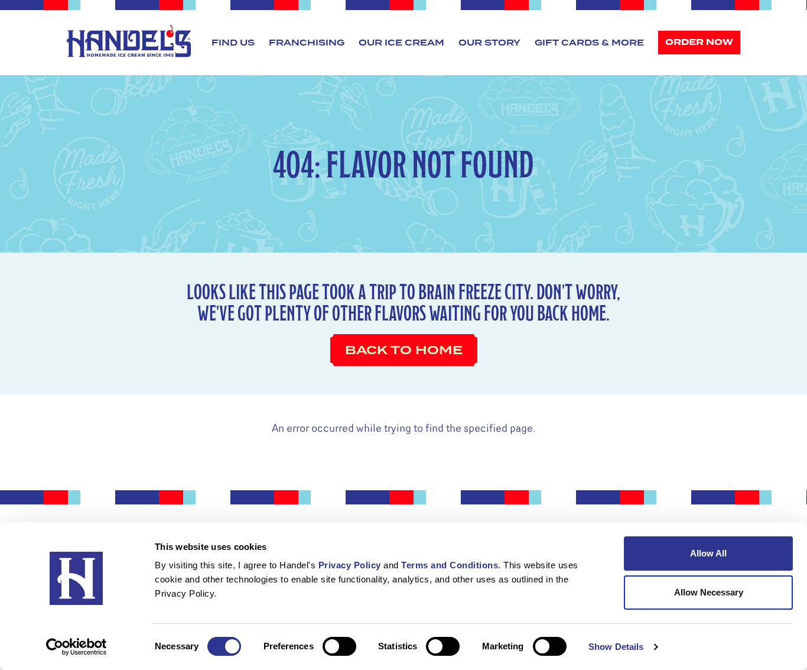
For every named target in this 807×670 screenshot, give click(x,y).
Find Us (233, 42)
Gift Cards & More (589, 42)
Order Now (699, 42)
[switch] (339, 646)
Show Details (615, 647)
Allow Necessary (708, 592)
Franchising (306, 42)
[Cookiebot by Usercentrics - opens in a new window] (76, 647)
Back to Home (404, 350)
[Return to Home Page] (129, 41)
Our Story (489, 42)
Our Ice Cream (401, 42)
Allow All (708, 553)
